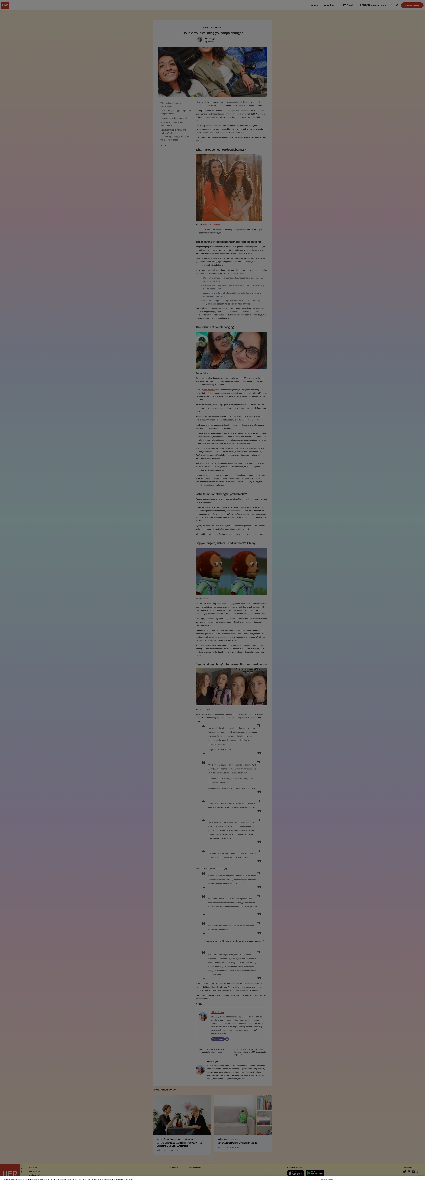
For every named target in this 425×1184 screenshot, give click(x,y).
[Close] (421, 1179)
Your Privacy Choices (326, 1180)
